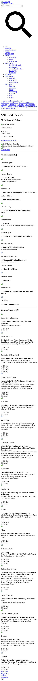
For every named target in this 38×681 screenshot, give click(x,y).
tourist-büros (13, 82)
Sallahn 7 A (14, 103)
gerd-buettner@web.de (8, 140)
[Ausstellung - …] (2, 170)
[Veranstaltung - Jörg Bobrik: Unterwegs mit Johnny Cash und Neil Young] (2, 485)
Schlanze (21, 105)
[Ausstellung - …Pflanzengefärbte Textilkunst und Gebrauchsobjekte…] (2, 253)
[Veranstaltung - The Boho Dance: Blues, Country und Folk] (2, 333)
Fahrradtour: (5, 150)
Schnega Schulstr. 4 (13, 107)
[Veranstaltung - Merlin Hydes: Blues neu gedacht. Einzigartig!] (2, 416)
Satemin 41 (12, 105)
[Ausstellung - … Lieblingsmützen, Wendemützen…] (2, 159)
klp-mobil (9, 63)
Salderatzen (5, 103)
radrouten (12, 57)
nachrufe (12, 93)
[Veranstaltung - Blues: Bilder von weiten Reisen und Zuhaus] (2, 351)
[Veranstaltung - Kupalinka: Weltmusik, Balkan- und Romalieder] (2, 398)
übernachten (10, 76)
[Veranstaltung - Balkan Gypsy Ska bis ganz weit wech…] (2, 653)
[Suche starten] (21, 6)
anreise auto (13, 67)
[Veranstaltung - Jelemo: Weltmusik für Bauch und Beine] (2, 526)
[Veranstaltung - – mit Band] (2, 545)
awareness (4, 677)
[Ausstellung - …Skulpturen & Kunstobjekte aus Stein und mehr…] (2, 284)
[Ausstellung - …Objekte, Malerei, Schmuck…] (2, 240)
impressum (4, 671)
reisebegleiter (9, 54)
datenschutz (5, 673)
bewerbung (13, 92)
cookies (3, 675)
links (10, 95)
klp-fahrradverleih (15, 65)
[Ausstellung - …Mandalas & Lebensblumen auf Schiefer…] (2, 229)
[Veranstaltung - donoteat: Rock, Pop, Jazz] (2, 632)
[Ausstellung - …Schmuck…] (2, 273)
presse (11, 90)
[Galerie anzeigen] (13, 174)
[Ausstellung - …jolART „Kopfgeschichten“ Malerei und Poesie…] (2, 203)
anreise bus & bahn (15, 69)
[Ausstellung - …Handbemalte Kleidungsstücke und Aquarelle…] (2, 185)
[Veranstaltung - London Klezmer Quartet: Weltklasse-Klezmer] (2, 610)
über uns (8, 84)
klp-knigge (12, 71)
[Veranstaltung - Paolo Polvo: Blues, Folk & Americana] (2, 465)
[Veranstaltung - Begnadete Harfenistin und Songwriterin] (2, 506)
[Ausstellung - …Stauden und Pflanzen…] (2, 297)
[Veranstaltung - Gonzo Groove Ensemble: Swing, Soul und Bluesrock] (2, 314)
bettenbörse (13, 80)
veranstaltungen (10, 50)
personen (8, 48)
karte (11, 59)
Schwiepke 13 (26, 107)
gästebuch (12, 88)
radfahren (12, 73)
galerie (7, 52)
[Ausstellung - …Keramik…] (2, 216)
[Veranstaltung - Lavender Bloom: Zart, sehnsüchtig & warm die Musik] (2, 591)
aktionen (8, 74)
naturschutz (13, 61)
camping (12, 78)
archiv (11, 97)
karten (8, 55)
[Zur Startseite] (5, 2)
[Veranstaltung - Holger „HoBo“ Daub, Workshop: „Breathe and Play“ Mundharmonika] (2, 374)
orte (6, 46)
